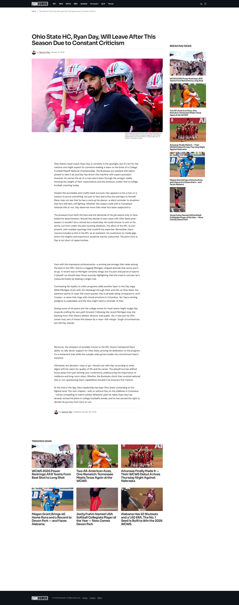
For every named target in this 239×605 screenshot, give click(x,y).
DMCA (99, 598)
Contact (92, 598)
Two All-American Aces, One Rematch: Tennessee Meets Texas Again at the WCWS (185, 113)
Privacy (85, 598)
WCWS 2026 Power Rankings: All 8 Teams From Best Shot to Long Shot (186, 80)
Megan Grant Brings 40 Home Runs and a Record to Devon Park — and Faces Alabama (186, 182)
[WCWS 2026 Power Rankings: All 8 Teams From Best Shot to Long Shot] (52, 456)
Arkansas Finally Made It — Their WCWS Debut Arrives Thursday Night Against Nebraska (187, 147)
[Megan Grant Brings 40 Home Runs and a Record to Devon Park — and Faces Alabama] (52, 499)
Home (34, 11)
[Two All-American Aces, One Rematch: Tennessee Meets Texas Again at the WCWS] (97, 456)
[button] (201, 4)
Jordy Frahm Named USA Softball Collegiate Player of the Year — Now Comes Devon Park (186, 217)
